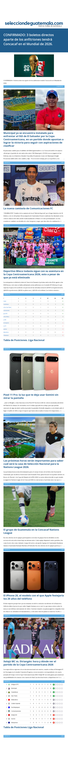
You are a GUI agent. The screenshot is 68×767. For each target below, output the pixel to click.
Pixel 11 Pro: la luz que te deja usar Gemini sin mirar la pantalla (30, 396)
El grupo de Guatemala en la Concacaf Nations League (31, 531)
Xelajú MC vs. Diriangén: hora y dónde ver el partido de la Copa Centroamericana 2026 (29, 663)
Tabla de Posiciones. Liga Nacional (23, 340)
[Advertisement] (34, 9)
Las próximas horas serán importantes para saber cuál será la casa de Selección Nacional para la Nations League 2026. (33, 464)
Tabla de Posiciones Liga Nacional (23, 727)
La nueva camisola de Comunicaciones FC (28, 208)
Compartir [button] (60, 86)
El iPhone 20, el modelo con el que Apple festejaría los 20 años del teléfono (33, 597)
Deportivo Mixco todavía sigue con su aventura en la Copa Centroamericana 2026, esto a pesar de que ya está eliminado (33, 274)
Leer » (62, 162)
